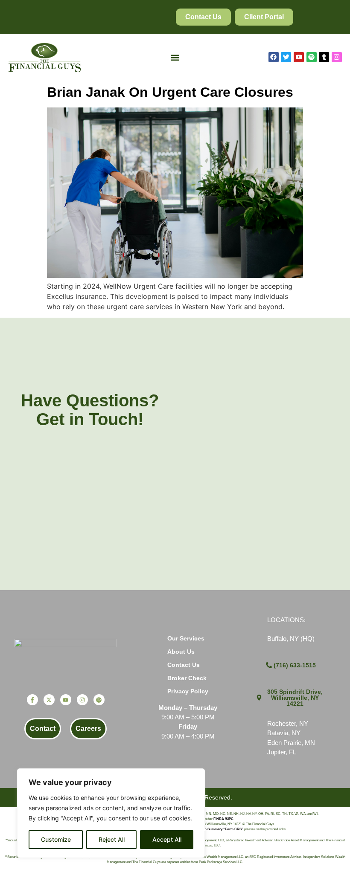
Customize (56, 839)
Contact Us (183, 664)
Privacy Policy (187, 691)
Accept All (166, 839)
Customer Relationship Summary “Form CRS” (206, 829)
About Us (181, 651)
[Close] (196, 776)
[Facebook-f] (32, 699)
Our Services (185, 638)
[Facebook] (273, 57)
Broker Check (187, 678)
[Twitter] (286, 57)
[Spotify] (311, 57)
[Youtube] (299, 57)
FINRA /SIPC (223, 819)
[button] (175, 57)
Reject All (112, 839)
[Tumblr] (324, 57)
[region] (111, 813)
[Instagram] (337, 57)
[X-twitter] (49, 699)
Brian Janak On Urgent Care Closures (170, 92)
